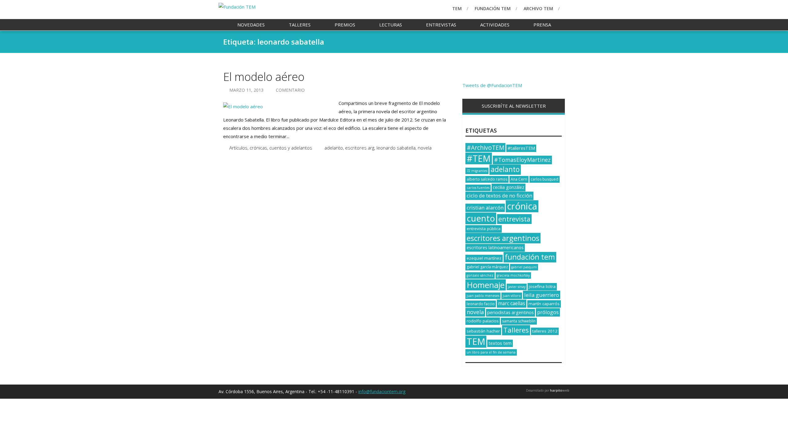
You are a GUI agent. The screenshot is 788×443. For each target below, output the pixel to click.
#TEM (479, 158)
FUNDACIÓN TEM (493, 8)
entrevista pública (484, 228)
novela (425, 148)
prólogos (548, 312)
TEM (457, 8)
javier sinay (516, 287)
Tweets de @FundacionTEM (492, 85)
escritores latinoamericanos (495, 247)
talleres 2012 (544, 331)
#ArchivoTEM (485, 147)
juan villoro (512, 295)
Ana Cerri (519, 179)
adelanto (333, 148)
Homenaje (486, 284)
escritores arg (359, 148)
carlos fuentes (478, 188)
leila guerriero (541, 294)
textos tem (500, 343)
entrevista (514, 218)
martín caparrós (544, 303)
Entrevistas (441, 25)
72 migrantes (477, 171)
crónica (522, 206)
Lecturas (390, 25)
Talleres (300, 25)
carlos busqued (544, 179)
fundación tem (530, 257)
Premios (345, 25)
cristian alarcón (485, 207)
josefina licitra (542, 286)
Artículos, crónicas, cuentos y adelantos (270, 148)
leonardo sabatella (396, 148)
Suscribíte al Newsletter (514, 106)
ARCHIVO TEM (538, 8)
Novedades (251, 25)
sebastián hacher (483, 331)
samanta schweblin (519, 321)
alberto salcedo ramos (487, 179)
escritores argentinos (503, 238)
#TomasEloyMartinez (522, 159)
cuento (481, 218)
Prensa (542, 25)
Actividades (494, 25)
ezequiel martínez (484, 258)
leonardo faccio (481, 303)
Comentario (290, 90)
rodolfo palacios (483, 321)
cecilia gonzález (508, 187)
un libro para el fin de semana (491, 352)
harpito (559, 390)
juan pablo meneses (483, 295)
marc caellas (511, 303)
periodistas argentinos (510, 312)
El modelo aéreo (263, 76)
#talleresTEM (521, 148)
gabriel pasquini (524, 267)
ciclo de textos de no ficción (499, 195)
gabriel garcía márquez (487, 266)
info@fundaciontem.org (381, 391)
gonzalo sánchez (480, 275)
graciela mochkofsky (513, 275)
